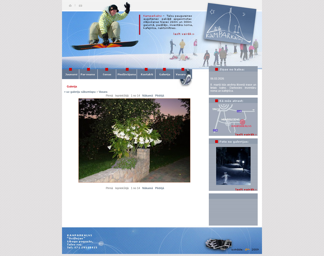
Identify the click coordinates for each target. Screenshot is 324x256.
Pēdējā (159, 95)
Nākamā (147, 95)
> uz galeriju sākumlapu (80, 91)
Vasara (103, 91)
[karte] (233, 132)
